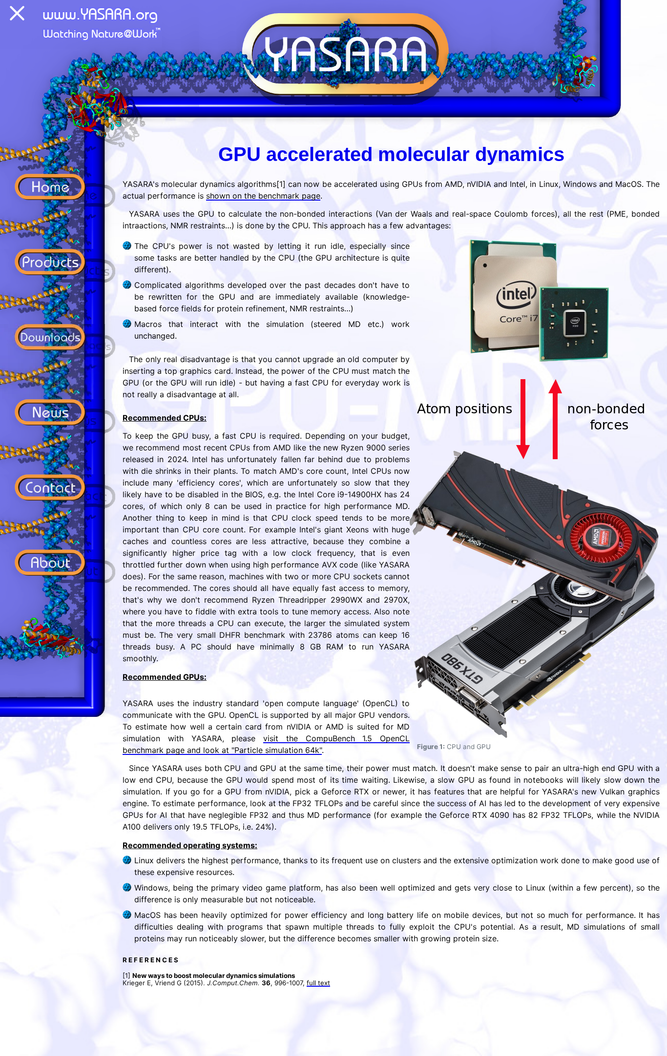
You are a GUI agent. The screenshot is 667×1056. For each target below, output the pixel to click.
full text (318, 983)
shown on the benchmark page (263, 196)
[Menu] (17, 15)
